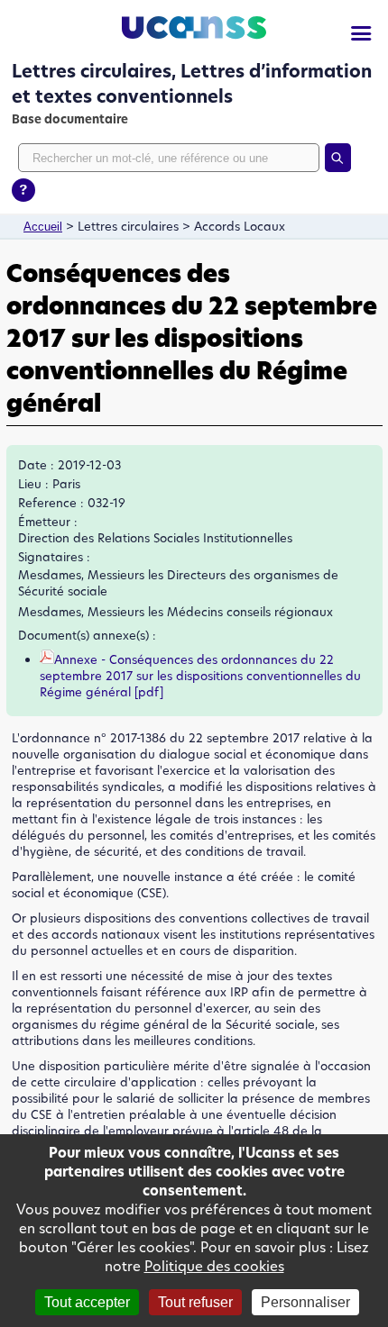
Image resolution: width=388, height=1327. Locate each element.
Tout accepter (87, 1302)
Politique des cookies (214, 1266)
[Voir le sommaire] (361, 33)
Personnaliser (305, 1302)
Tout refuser (195, 1302)
